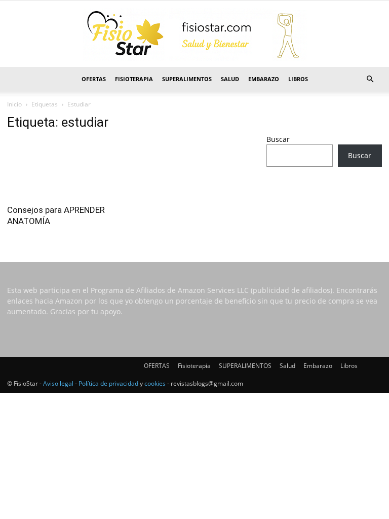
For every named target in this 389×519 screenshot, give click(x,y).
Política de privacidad (108, 383)
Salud (230, 79)
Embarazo (263, 79)
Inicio (14, 104)
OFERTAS (94, 79)
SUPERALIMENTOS (187, 79)
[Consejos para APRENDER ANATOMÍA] (65, 169)
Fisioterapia (134, 79)
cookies (155, 383)
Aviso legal (58, 383)
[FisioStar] (194, 34)
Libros (298, 79)
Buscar (278, 139)
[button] (370, 79)
